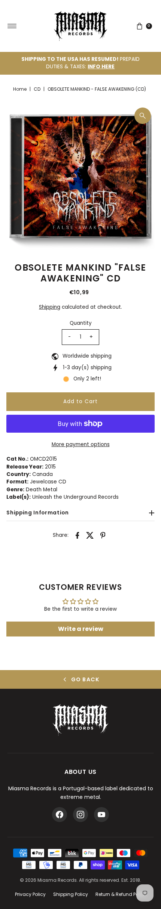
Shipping (49, 307)
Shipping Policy (70, 894)
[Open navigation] (12, 26)
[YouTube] (101, 814)
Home (20, 89)
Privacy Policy (30, 894)
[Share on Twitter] (90, 535)
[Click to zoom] (142, 116)
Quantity (81, 323)
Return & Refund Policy (120, 894)
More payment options (81, 444)
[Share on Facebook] (77, 535)
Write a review (80, 629)
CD (37, 89)
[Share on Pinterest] (103, 535)
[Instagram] (80, 814)
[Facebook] (59, 814)
